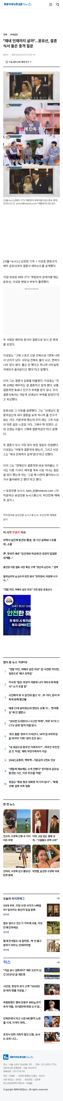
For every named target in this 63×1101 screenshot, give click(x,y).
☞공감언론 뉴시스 (14, 490)
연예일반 (14, 34)
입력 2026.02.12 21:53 (21, 55)
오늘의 (14, 898)
